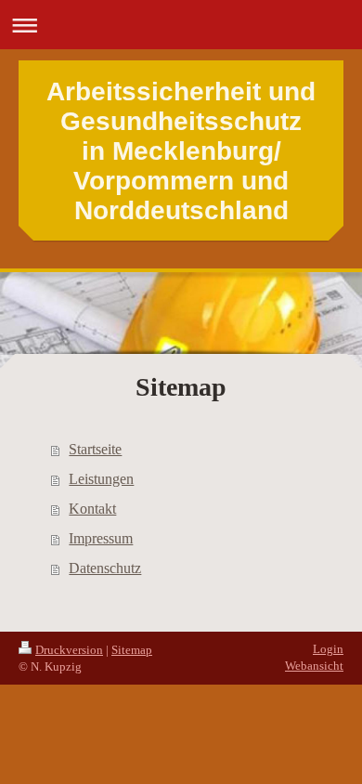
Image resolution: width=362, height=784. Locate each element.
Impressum (101, 538)
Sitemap (131, 650)
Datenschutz (105, 568)
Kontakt (92, 508)
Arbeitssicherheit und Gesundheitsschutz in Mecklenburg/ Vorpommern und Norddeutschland (181, 151)
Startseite (95, 449)
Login (328, 649)
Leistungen (101, 479)
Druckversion (69, 650)
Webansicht (314, 666)
